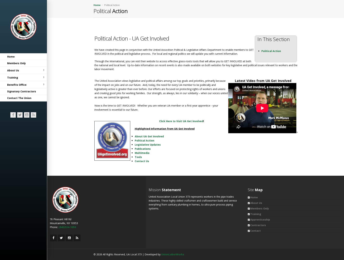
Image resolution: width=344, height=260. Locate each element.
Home (11, 56)
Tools (138, 157)
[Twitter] (20, 115)
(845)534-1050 (67, 227)
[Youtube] (26, 115)
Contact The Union (19, 98)
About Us (13, 70)
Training (12, 77)
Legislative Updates (148, 144)
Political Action (271, 51)
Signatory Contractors (21, 91)
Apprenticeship (260, 219)
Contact (255, 230)
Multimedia (142, 153)
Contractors (258, 225)
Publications (143, 148)
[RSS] (33, 115)
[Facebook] (13, 115)
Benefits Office (17, 84)
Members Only (16, 63)
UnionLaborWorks (172, 254)
